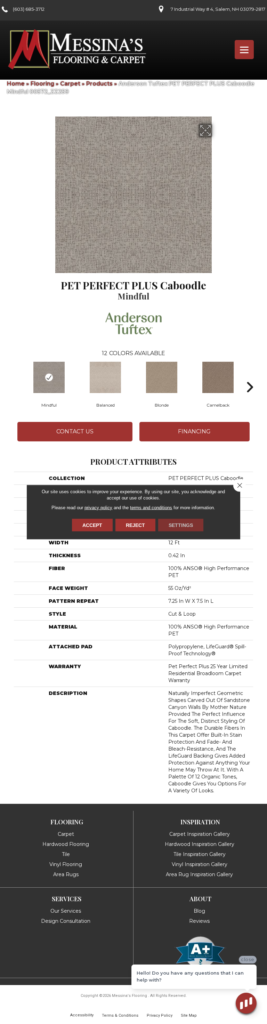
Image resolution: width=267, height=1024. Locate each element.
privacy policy (98, 507)
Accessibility (82, 1015)
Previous (17, 376)
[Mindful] (49, 377)
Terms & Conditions (120, 1015)
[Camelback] (218, 377)
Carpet (70, 83)
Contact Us (75, 431)
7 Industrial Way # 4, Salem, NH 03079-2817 (218, 9)
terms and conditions (151, 507)
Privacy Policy (159, 1015)
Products (99, 83)
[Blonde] (162, 377)
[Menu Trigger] (244, 49)
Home (16, 83)
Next (249, 376)
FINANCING (194, 431)
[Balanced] (105, 377)
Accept (92, 525)
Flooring (42, 83)
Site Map (189, 1015)
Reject (135, 525)
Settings (181, 525)
